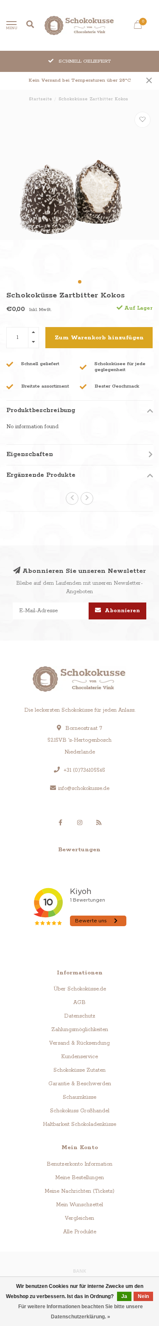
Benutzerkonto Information (79, 1164)
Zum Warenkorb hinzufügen (99, 337)
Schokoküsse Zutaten (79, 1070)
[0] (138, 26)
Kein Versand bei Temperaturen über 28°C (79, 80)
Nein (143, 1296)
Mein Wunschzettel (79, 1205)
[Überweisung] (79, 1270)
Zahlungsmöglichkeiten (79, 1029)
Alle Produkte (79, 1232)
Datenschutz (79, 1016)
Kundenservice (79, 1057)
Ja (124, 1296)
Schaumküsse (79, 1097)
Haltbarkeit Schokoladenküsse (79, 1124)
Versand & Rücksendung (79, 1043)
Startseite (40, 99)
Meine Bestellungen (79, 1178)
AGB (79, 1002)
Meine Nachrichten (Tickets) (79, 1191)
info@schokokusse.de (83, 788)
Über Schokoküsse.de (79, 989)
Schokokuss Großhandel (79, 1111)
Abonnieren (121, 611)
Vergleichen (79, 1218)
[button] (79, 281)
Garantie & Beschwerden (79, 1084)
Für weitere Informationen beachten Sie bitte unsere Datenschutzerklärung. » (80, 1312)
